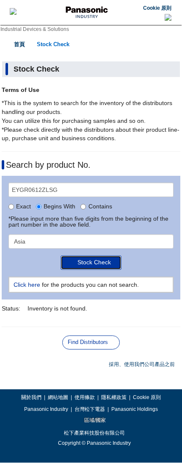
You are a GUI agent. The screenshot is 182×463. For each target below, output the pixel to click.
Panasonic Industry (46, 409)
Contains (100, 207)
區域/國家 (94, 420)
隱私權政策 (114, 397)
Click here (27, 284)
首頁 (19, 44)
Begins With (59, 207)
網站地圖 (58, 397)
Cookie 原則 (157, 8)
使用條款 (84, 397)
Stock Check (53, 44)
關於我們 (31, 397)
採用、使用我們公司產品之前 (142, 364)
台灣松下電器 (89, 409)
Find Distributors (88, 342)
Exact (23, 207)
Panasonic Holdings (134, 409)
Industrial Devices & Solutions (34, 29)
